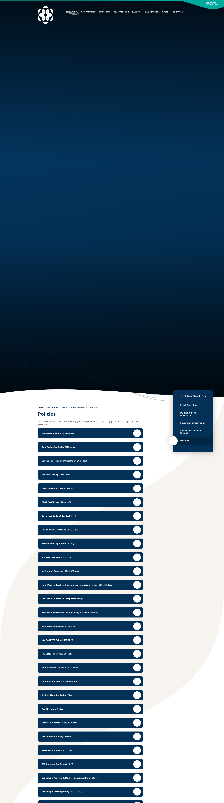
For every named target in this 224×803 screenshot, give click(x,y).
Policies (94, 407)
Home (40, 407)
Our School (53, 407)
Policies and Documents (74, 407)
